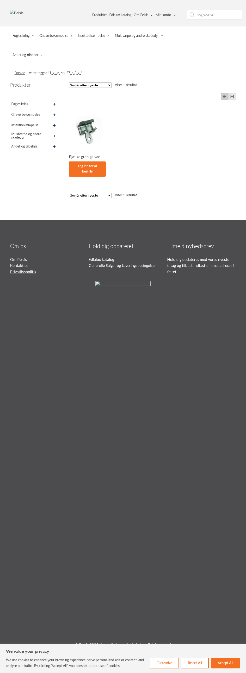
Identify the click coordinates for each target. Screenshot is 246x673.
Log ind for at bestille (87, 169)
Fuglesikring (21, 36)
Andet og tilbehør (25, 55)
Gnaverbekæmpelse (53, 36)
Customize (164, 663)
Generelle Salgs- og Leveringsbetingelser (122, 266)
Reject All (195, 663)
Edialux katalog (120, 15)
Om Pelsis (141, 15)
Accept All (225, 663)
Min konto (163, 15)
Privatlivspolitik (23, 272)
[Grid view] (224, 96)
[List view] (232, 96)
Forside (19, 73)
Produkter (99, 15)
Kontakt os (19, 266)
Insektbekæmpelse (91, 36)
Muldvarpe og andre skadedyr (137, 36)
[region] (123, 658)
